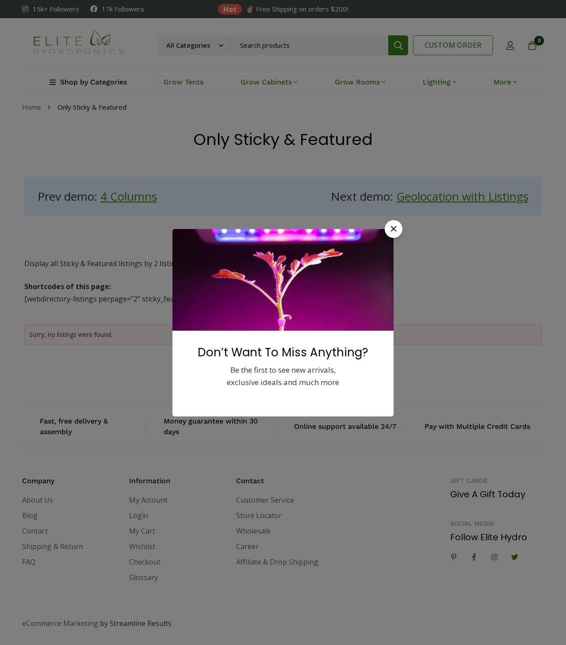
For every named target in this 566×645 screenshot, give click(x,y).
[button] (393, 229)
